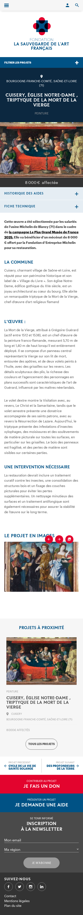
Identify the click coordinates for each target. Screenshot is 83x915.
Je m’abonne (41, 863)
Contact (10, 896)
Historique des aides (24, 193)
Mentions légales (17, 901)
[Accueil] (41, 34)
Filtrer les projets (17, 62)
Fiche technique (19, 206)
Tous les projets (41, 744)
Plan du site (12, 905)
